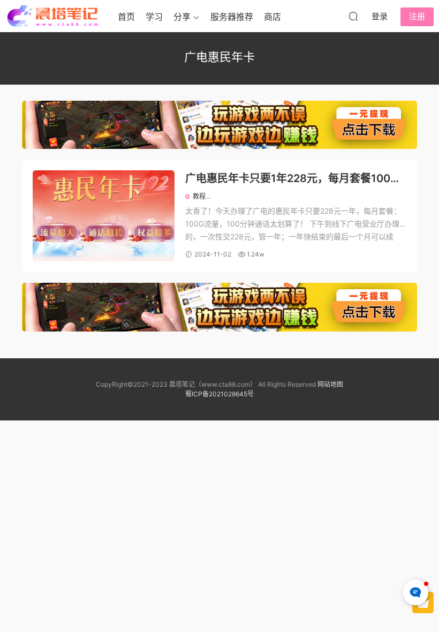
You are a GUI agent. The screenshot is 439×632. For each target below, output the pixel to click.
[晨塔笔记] (53, 16)
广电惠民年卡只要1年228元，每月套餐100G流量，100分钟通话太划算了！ (291, 179)
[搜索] (353, 16)
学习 (154, 16)
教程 (199, 196)
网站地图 (330, 384)
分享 (182, 16)
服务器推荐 (231, 16)
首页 (126, 16)
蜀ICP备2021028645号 (219, 394)
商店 (272, 16)
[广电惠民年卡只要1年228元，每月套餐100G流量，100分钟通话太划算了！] (104, 215)
